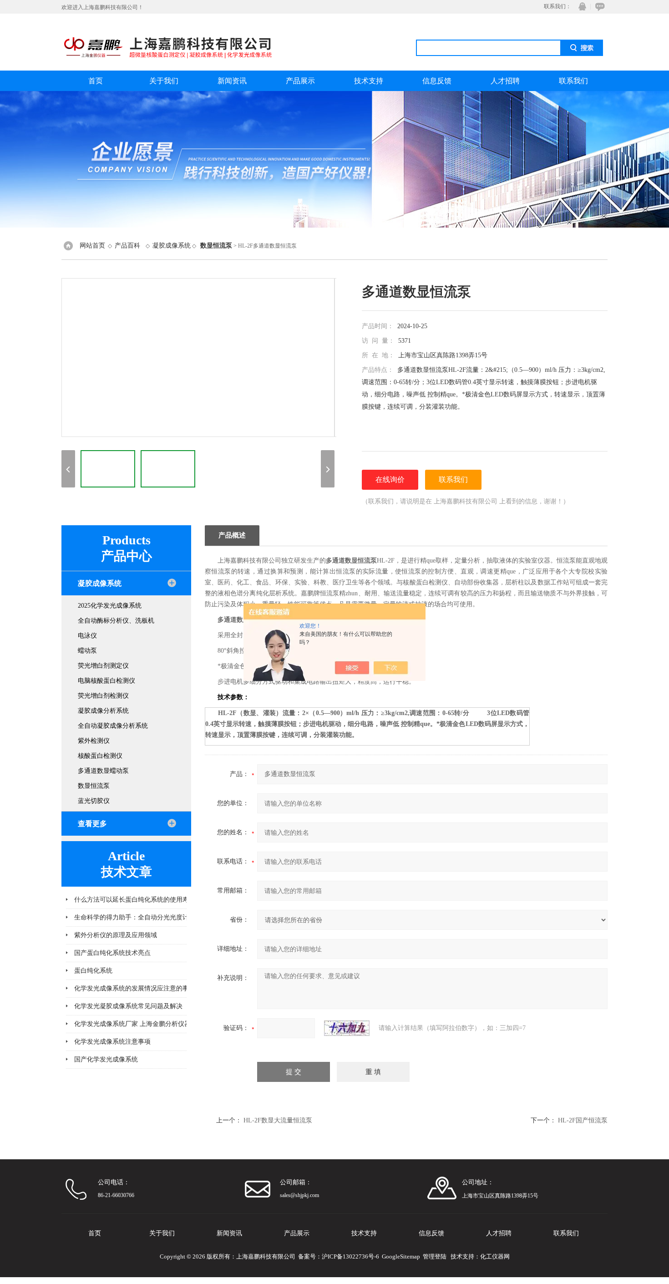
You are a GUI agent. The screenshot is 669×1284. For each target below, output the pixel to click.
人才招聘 (505, 81)
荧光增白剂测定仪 (103, 665)
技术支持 (368, 81)
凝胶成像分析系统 (103, 710)
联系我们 (573, 81)
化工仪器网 (495, 1256)
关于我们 (163, 81)
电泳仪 (87, 635)
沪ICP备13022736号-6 (350, 1256)
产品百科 (127, 245)
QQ (580, 6)
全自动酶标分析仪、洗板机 (116, 620)
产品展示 (300, 81)
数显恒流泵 (94, 785)
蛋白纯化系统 (93, 970)
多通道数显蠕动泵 (103, 770)
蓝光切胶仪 (94, 800)
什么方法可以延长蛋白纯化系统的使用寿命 (134, 899)
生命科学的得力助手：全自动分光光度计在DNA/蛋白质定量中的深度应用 (172, 917)
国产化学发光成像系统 (106, 1059)
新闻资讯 (232, 81)
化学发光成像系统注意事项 (112, 1041)
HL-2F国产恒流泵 (583, 1120)
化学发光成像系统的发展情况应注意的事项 (134, 988)
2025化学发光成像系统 (110, 605)
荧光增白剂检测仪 (103, 695)
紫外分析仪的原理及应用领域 (115, 935)
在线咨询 (598, 6)
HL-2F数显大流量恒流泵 (277, 1120)
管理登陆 (434, 1256)
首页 (95, 81)
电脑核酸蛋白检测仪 (106, 680)
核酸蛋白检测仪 (100, 755)
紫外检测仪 (94, 740)
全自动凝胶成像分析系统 (113, 725)
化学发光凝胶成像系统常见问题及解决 (128, 1006)
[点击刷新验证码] (347, 1028)
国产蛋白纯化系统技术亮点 (112, 952)
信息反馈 (436, 81)
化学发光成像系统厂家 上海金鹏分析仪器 (132, 1023)
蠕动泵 (87, 650)
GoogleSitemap (401, 1256)
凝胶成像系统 (171, 245)
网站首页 (92, 245)
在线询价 (390, 479)
